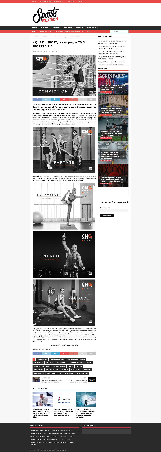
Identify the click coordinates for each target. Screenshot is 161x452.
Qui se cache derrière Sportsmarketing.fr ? (52, 1)
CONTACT (80, 1)
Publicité (44, 28)
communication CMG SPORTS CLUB (81, 363)
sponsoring (87, 370)
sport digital (69, 373)
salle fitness (75, 370)
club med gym (38, 363)
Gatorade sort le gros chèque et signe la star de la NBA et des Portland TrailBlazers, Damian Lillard (42, 413)
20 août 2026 (105, 160)
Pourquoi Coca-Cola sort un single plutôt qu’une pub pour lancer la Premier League (112, 179)
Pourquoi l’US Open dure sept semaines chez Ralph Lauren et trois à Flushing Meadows (112, 110)
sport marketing (82, 373)
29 (60, 51)
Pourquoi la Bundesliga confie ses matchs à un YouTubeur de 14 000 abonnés (52, 430)
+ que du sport (42, 359)
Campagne (53, 51)
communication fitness (41, 366)
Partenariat (71, 1)
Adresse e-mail (105, 208)
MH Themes (63, 450)
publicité (79, 366)
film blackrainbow (59, 366)
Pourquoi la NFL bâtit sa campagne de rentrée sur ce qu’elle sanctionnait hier (111, 133)
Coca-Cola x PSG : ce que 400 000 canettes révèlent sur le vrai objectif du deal (113, 88)
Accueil (34, 28)
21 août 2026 (105, 137)
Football (79, 28)
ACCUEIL (34, 1)
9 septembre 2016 (40, 51)
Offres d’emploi (92, 28)
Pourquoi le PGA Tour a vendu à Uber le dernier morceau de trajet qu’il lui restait (52, 433)
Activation (68, 28)
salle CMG (65, 370)
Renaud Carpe (38, 370)
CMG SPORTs (49, 363)
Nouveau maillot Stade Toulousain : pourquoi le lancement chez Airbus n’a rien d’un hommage (112, 155)
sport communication (54, 373)
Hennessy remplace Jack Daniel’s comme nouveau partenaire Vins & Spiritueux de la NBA (63, 412)
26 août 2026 (105, 92)
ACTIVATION (103, 69)
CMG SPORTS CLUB (62, 363)
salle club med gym (52, 370)
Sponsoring (56, 28)
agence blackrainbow (57, 359)
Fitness (70, 366)
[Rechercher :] (119, 31)
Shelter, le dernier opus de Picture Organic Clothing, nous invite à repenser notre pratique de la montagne (85, 413)
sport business (39, 373)
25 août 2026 (105, 115)
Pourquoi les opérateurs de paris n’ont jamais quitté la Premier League (50, 439)
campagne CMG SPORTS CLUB (76, 359)
